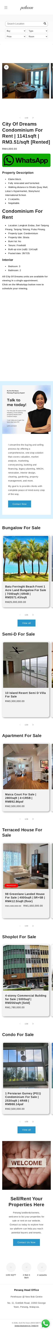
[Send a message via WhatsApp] (46, 1324)
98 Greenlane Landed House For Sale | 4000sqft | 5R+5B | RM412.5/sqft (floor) (25, 897)
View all (26, 623)
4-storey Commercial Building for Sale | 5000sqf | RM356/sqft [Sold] (25, 999)
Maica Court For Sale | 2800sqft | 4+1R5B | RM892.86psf (20, 798)
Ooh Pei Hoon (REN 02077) (30, 1323)
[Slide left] (20, 117)
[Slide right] (33, 117)
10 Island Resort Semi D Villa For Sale (25, 694)
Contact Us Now (26, 1242)
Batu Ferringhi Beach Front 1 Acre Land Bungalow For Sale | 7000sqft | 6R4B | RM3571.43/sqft (25, 592)
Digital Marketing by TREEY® (26, 1326)
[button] (6, 7)
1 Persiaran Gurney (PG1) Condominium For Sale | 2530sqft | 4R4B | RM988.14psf (23, 1099)
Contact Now (20, 504)
